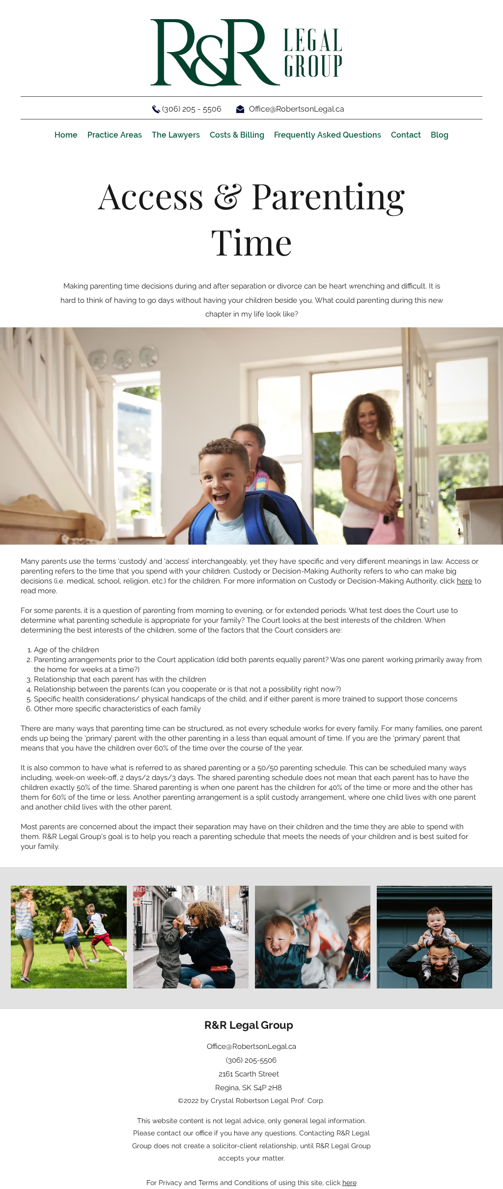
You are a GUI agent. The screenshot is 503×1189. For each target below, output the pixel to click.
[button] (115, 135)
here (465, 581)
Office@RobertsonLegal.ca (296, 109)
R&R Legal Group (248, 1024)
